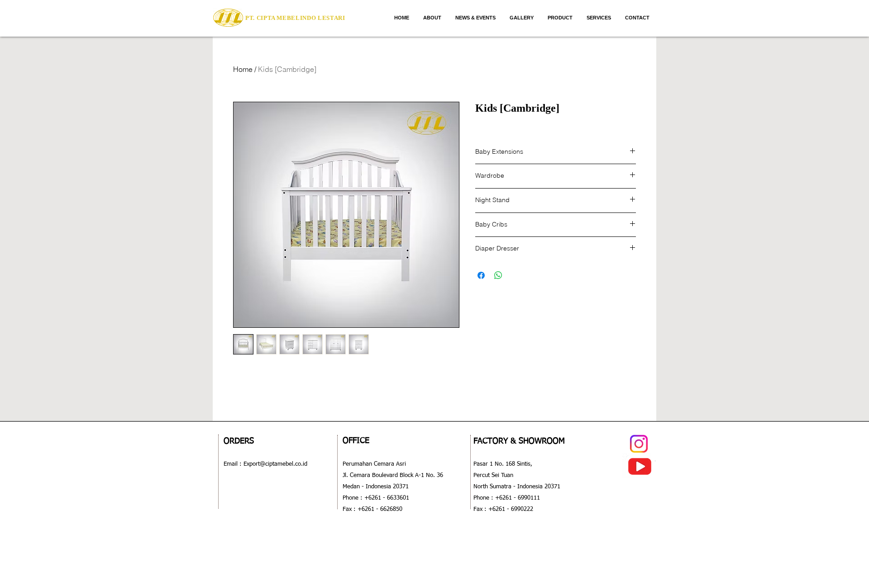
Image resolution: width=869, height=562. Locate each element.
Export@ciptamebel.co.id (274, 464)
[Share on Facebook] (481, 275)
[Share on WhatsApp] (498, 275)
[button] (559, 17)
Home (243, 69)
